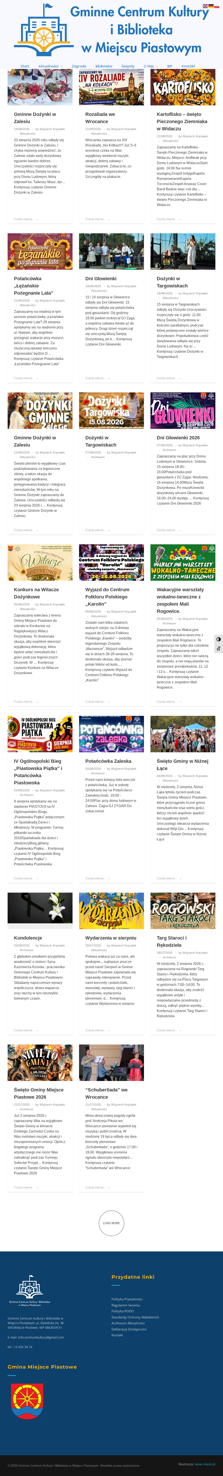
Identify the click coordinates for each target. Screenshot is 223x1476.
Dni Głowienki (101, 278)
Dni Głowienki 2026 (178, 437)
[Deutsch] (211, 6)
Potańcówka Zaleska (108, 761)
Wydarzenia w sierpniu (110, 938)
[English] (205, 6)
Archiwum (98, 457)
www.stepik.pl (205, 1464)
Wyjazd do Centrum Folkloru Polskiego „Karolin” (107, 597)
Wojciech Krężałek (52, 129)
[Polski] (217, 6)
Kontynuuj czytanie (182, 199)
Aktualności (27, 133)
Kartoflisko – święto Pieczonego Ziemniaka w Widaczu (182, 121)
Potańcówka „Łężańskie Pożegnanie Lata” (33, 286)
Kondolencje (28, 938)
